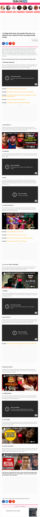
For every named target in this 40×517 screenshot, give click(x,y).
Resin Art (12, 3)
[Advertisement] (20, 23)
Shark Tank (9, 11)
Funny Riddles (29, 11)
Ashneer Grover (20, 11)
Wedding (3, 11)
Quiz (18, 3)
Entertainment (25, 3)
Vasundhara (35, 40)
